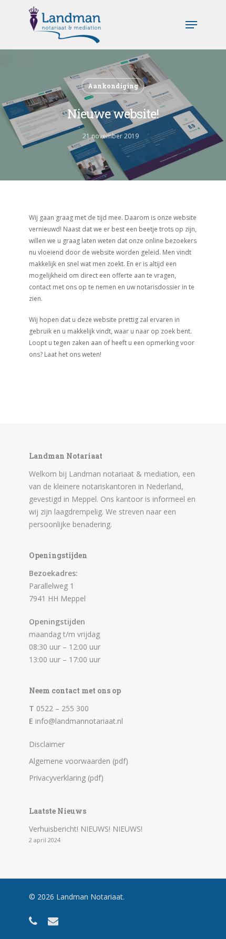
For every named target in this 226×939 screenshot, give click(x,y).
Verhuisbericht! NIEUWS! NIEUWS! (85, 829)
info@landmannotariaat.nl (79, 721)
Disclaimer (47, 744)
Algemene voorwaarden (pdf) (78, 761)
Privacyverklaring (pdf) (66, 778)
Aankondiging (113, 86)
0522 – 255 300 (62, 708)
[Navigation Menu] (191, 24)
